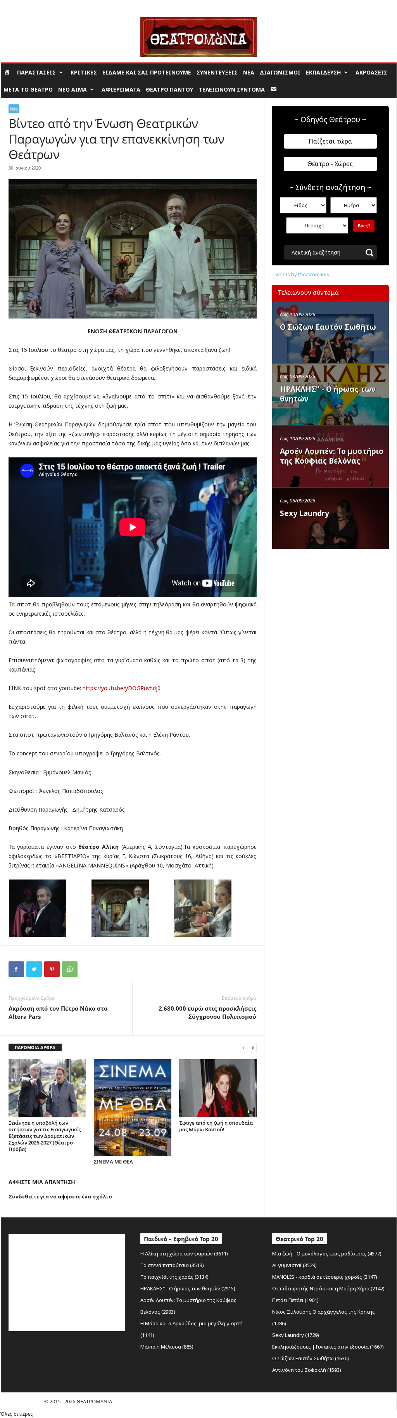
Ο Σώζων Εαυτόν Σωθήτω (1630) (310, 1358)
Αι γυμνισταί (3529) (294, 1265)
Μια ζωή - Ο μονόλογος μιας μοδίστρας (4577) (326, 1253)
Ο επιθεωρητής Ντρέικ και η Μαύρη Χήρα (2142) (328, 1288)
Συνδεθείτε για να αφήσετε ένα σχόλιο (60, 1196)
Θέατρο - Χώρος (330, 163)
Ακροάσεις (371, 72)
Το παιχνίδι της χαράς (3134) (174, 1276)
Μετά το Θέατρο (28, 89)
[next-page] (253, 1048)
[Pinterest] (52, 969)
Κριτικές (84, 72)
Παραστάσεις (36, 72)
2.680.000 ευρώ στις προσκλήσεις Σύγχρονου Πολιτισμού (207, 1012)
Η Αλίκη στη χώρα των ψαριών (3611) (184, 1253)
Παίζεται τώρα (330, 141)
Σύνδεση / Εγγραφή (22, 6)
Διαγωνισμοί (280, 72)
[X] (34, 969)
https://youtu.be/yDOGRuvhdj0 (122, 688)
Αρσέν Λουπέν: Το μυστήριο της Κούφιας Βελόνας (331, 456)
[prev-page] (243, 1048)
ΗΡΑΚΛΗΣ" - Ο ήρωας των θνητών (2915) (187, 1288)
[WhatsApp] (70, 969)
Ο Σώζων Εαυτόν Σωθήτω (328, 327)
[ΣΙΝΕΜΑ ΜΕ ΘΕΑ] (132, 1107)
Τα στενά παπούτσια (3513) (172, 1265)
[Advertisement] (330, 602)
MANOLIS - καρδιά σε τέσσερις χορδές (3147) (324, 1276)
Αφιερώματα (121, 89)
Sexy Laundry (304, 513)
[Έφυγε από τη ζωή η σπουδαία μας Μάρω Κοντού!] (218, 1088)
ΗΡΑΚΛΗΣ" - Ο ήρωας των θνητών (328, 394)
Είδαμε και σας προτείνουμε (146, 72)
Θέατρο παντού (169, 89)
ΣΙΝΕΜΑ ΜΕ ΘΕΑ (113, 1161)
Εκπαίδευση (323, 72)
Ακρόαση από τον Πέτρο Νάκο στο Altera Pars (58, 1012)
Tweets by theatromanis (300, 274)
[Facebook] (16, 969)
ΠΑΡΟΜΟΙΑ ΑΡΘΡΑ (35, 1047)
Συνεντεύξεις (217, 72)
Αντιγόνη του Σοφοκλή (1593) (306, 1369)
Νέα (248, 72)
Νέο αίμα (72, 89)
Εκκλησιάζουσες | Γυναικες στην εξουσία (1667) (328, 1346)
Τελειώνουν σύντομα (231, 89)
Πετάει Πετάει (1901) (295, 1300)
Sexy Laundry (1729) (295, 1334)
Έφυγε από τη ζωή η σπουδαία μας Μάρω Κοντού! (216, 1126)
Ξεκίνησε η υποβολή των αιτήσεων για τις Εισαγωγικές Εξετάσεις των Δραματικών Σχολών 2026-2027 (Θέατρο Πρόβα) (45, 1136)
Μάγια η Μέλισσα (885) (166, 1346)
